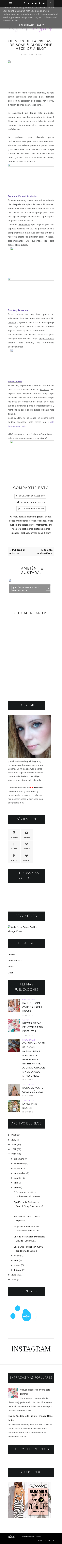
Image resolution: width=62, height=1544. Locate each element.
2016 (13, 1154)
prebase (25, 533)
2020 (14, 1135)
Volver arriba (45, 1541)
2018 (13, 1144)
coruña (32, 521)
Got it (40, 25)
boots (48, 516)
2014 (13, 1279)
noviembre (19, 1163)
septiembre (20, 1173)
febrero (17, 1270)
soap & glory (44, 533)
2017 (13, 1149)
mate (32, 525)
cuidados (41, 521)
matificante (41, 525)
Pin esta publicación (33, 508)
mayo (17, 1255)
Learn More (26, 25)
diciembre (19, 1159)
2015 (13, 1275)
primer (34, 533)
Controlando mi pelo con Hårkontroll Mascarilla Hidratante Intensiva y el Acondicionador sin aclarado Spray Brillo (33, 1060)
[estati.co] (12, 1536)
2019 (13, 1140)
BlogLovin (26, 860)
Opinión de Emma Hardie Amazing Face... (26, 589)
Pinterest (14, 860)
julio (16, 1183)
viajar (10, 972)
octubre (18, 1168)
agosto (17, 1178)
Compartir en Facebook (32, 496)
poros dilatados (35, 529)
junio (16, 1187)
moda (11, 966)
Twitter (26, 849)
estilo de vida (14, 960)
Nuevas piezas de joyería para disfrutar (33, 1027)
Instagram (14, 837)
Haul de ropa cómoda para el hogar (33, 1007)
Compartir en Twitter (33, 502)
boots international (18, 521)
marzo (17, 1265)
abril (16, 1260)
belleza (22, 516)
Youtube (26, 837)
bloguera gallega (35, 516)
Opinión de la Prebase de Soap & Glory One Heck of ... (28, 1206)
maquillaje (23, 525)
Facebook (14, 849)
